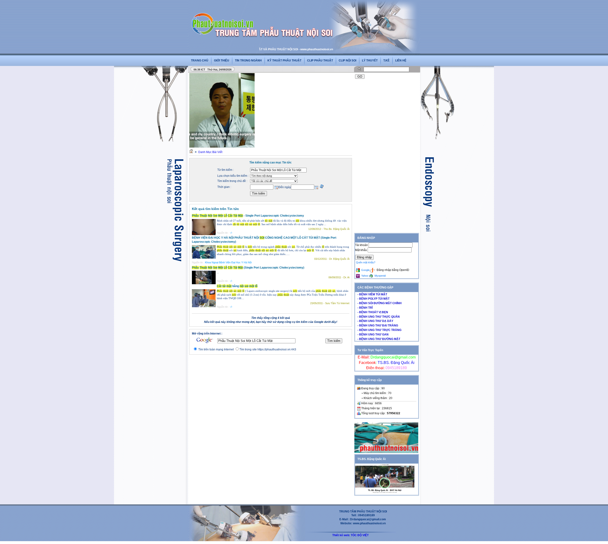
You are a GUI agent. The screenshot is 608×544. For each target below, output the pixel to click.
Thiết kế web (340, 535)
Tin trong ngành (248, 60)
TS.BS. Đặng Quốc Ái (395, 363)
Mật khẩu (361, 250)
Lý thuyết (370, 60)
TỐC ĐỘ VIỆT (360, 535)
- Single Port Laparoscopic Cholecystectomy (248, 215)
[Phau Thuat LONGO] (386, 452)
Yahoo (364, 275)
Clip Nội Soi (347, 60)
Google (365, 270)
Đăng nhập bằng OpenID (392, 270)
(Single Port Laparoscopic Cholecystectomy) (248, 267)
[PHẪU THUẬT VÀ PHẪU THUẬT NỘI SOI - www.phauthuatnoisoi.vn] (223, 17)
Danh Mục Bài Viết (210, 152)
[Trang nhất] (191, 152)
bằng (237, 286)
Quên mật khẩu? (365, 262)
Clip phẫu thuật (320, 60)
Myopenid (380, 275)
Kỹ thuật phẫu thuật (284, 60)
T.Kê (386, 60)
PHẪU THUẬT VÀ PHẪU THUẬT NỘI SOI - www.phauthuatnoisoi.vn (269, 49)
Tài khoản (362, 245)
